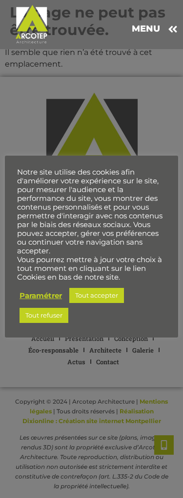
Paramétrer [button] (41, 295)
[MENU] (172, 29)
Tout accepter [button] (96, 295)
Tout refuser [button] (43, 315)
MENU (146, 28)
